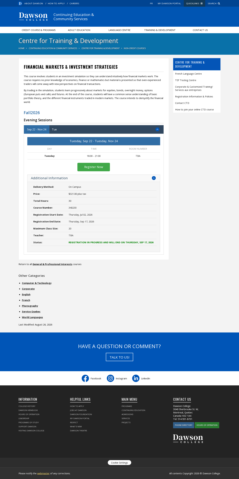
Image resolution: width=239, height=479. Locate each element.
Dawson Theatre (78, 430)
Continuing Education (133, 410)
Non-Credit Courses (135, 48)
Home (22, 48)
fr (151, 3)
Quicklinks (193, 3)
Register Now (93, 167)
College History (27, 406)
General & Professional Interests (52, 264)
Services (126, 418)
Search (213, 3)
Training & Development (160, 30)
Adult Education (79, 30)
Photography (30, 305)
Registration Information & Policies (194, 96)
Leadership (24, 418)
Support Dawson (27, 426)
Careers (74, 3)
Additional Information (49, 178)
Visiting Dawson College (31, 430)
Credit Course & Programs (39, 30)
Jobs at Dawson (78, 410)
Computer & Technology (36, 283)
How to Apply (56, 3)
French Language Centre (188, 73)
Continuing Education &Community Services (73, 16)
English (26, 294)
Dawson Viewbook (28, 410)
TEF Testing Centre (185, 80)
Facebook (96, 378)
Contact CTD (182, 103)
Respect (74, 422)
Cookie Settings (119, 462)
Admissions (127, 414)
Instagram (121, 378)
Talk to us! (119, 357)
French (26, 300)
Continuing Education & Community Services (53, 48)
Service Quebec (31, 311)
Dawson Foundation (81, 414)
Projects (126, 422)
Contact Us (200, 30)
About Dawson (33, 3)
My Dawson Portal (169, 3)
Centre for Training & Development (100, 48)
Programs (127, 406)
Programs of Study (29, 422)
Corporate (28, 288)
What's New (76, 426)
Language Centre (119, 30)
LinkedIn (145, 378)
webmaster (43, 473)
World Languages (32, 317)
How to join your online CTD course (194, 109)
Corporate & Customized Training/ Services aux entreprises (194, 88)
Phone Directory (183, 425)
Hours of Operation (29, 414)
